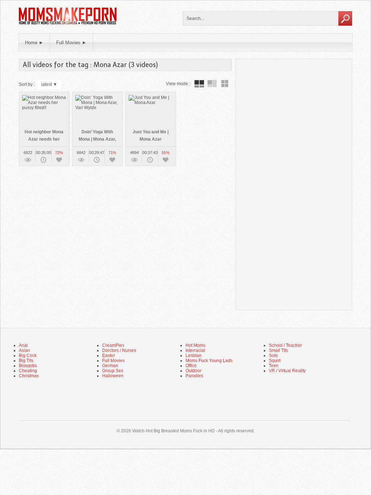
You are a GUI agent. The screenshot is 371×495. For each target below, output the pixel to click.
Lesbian (193, 355)
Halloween (113, 375)
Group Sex (112, 370)
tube (199, 83)
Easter (108, 355)
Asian (24, 350)
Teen (274, 365)
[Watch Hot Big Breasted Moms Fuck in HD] (68, 23)
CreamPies (113, 345)
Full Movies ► (71, 42)
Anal (23, 345)
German (110, 365)
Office (191, 365)
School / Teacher (285, 345)
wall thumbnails (224, 83)
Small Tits (278, 350)
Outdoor (193, 370)
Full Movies (113, 360)
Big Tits (26, 360)
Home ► (34, 42)
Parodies (194, 375)
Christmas (29, 375)
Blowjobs (28, 365)
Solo (273, 355)
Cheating (28, 370)
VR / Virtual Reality (287, 370)
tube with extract (212, 83)
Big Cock (28, 355)
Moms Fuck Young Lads (209, 360)
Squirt (274, 360)
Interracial (195, 350)
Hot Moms (195, 345)
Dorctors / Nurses (119, 350)
